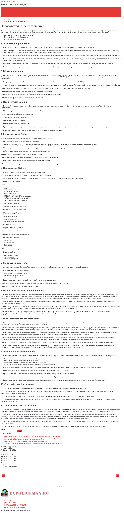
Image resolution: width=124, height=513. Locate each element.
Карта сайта (8, 500)
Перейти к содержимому (9, 1)
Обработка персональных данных (15, 507)
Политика (7, 13)
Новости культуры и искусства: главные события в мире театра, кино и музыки (31, 438)
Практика (7, 14)
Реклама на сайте (10, 502)
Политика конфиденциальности (15, 506)
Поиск (3, 429)
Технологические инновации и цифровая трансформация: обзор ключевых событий (33, 443)
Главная (7, 11)
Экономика (8, 16)
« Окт (2, 465)
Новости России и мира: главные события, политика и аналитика (26, 441)
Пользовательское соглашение (15, 504)
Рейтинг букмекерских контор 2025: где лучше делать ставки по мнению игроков (32, 436)
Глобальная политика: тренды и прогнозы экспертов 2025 (24, 440)
